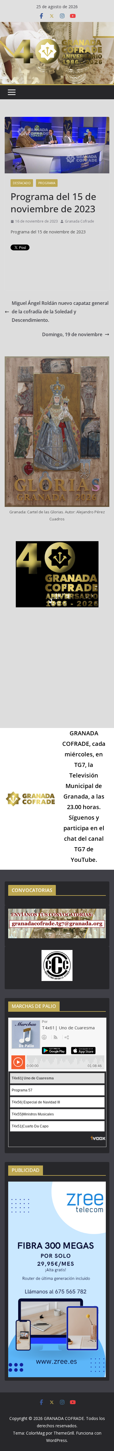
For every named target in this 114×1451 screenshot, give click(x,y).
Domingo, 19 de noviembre (72, 334)
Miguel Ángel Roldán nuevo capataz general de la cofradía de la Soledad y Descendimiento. (60, 311)
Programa (46, 183)
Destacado (22, 183)
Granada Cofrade (79, 221)
